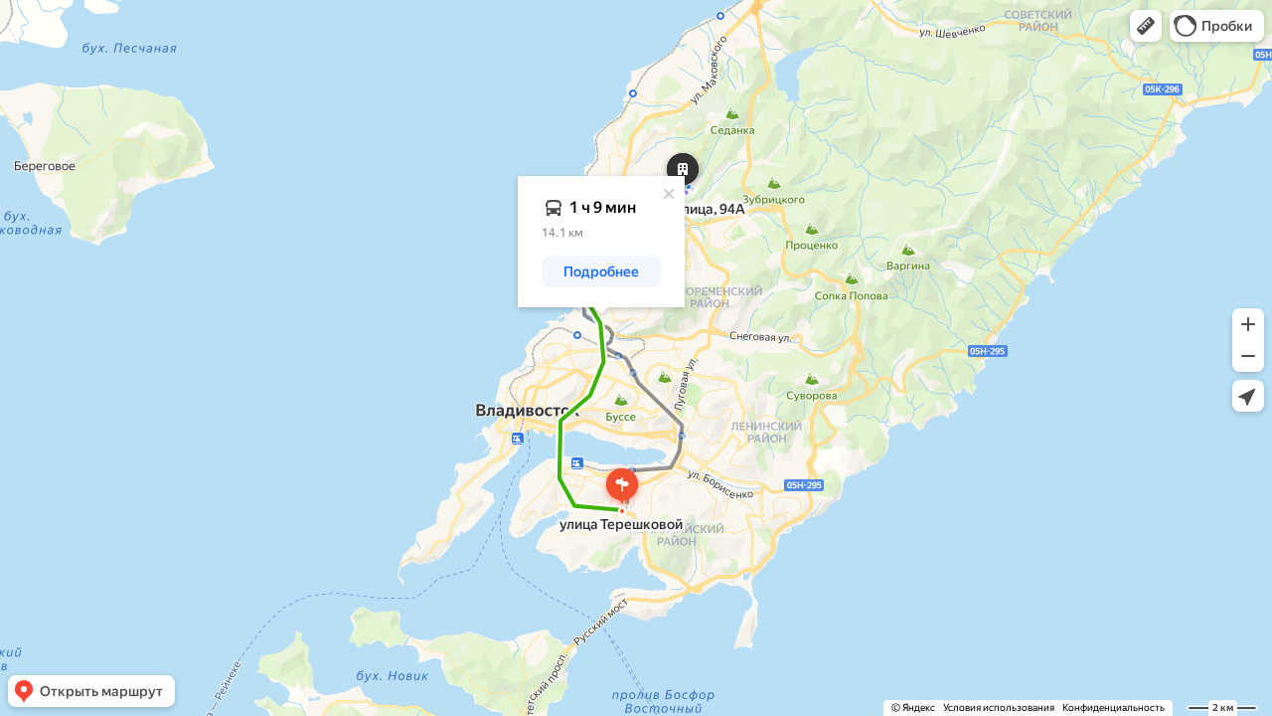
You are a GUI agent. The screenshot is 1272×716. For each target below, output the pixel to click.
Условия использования (998, 707)
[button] (1146, 26)
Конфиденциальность (1113, 707)
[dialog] (601, 241)
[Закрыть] (669, 194)
